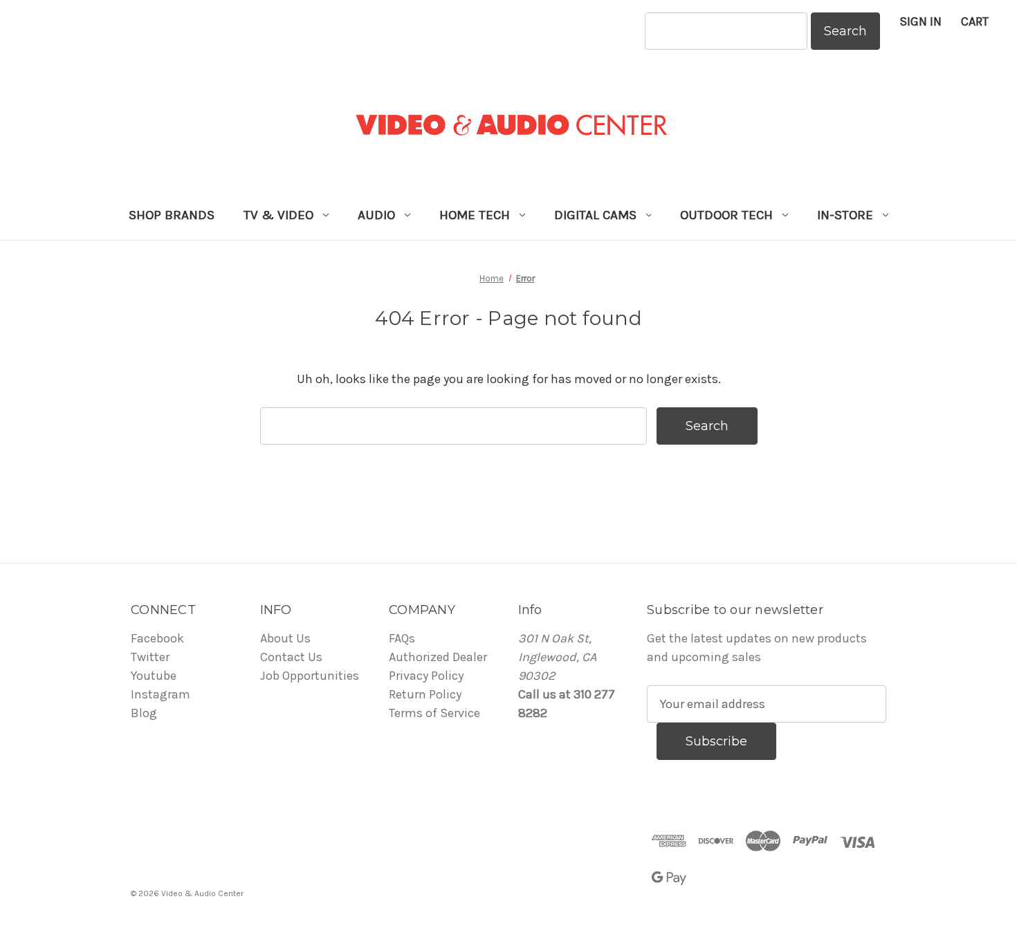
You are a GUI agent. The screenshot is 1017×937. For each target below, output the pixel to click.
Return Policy (425, 694)
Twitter (150, 657)
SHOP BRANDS (171, 215)
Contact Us (291, 657)
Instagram (160, 694)
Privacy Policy (426, 675)
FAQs (402, 638)
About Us (285, 638)
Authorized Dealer (438, 657)
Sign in (920, 21)
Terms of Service (434, 713)
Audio (376, 215)
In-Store (845, 215)
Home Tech (474, 215)
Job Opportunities (309, 675)
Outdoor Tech (726, 215)
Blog (144, 713)
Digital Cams (595, 215)
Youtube (153, 675)
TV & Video (278, 215)
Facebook (157, 638)
